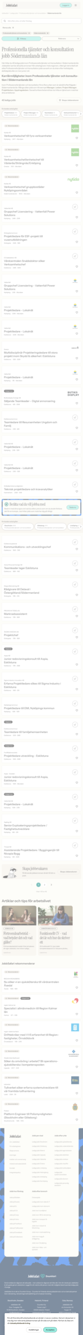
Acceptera (50, 1330)
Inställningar (34, 1330)
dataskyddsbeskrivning (20, 1323)
